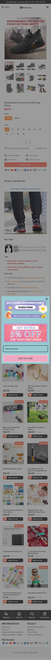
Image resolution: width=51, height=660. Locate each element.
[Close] (47, 299)
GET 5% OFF (25, 358)
